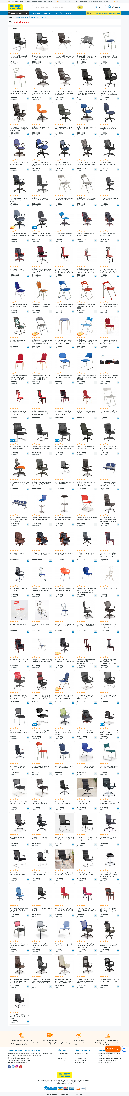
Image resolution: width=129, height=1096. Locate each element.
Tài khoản (118, 1)
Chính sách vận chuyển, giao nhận (109, 1053)
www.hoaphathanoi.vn (20, 1062)
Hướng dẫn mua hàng (81, 1053)
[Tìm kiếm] (80, 7)
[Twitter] (13, 1067)
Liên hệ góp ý (62, 1060)
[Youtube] (20, 1067)
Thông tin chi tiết (63, 1053)
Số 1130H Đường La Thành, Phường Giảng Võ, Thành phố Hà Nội (34, 1)
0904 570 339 (83, 1)
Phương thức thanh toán (82, 1056)
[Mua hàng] (28, 63)
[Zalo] (124, 1049)
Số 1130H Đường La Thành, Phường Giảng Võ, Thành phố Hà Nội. (32, 1053)
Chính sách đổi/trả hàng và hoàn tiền (109, 1058)
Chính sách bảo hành (105, 1056)
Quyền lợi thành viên (104, 1062)
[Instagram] (16, 1067)
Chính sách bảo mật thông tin (107, 1060)
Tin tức (59, 13)
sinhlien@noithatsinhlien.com (21, 1060)
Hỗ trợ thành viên (80, 1062)
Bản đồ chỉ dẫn (62, 1058)
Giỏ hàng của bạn (80, 1060)
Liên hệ (100, 7)
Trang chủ (36, 13)
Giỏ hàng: (116, 7)
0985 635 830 (93, 1)
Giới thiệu (48, 13)
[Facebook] (9, 1067)
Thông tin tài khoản (81, 1058)
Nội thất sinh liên (28, 1058)
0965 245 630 (103, 1)
